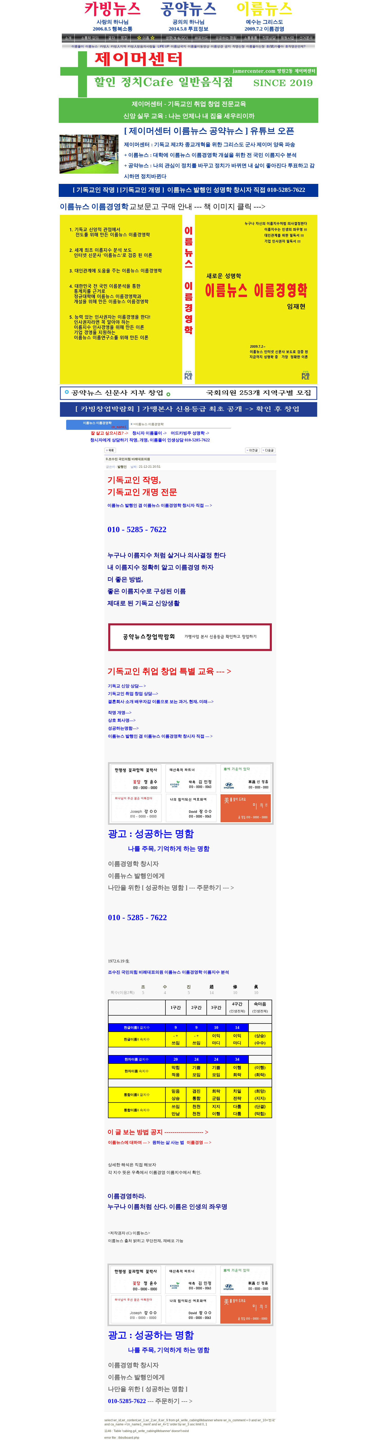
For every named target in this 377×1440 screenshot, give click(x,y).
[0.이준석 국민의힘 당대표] (252, 450)
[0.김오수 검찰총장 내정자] (268, 450)
